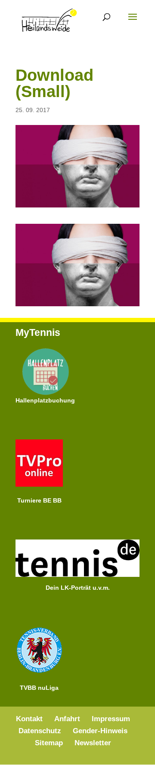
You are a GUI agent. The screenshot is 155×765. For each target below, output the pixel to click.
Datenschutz (40, 731)
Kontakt (29, 719)
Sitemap (49, 743)
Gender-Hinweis (100, 731)
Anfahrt (67, 719)
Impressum (111, 719)
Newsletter (92, 743)
